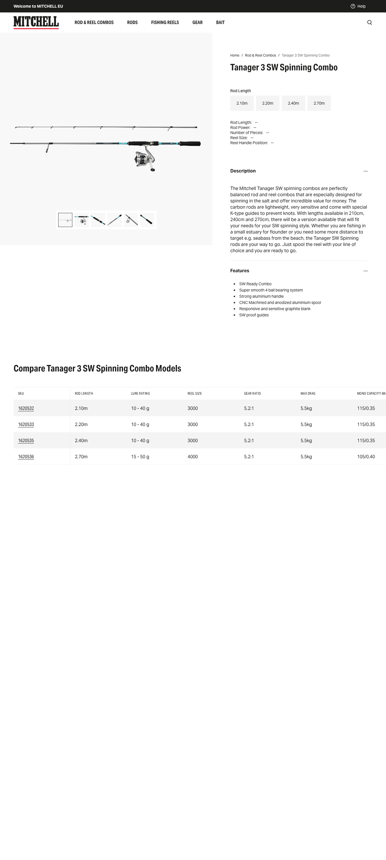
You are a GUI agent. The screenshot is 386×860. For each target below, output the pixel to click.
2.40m (293, 103)
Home (234, 55)
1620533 (26, 424)
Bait (220, 22)
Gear (197, 22)
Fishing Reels (165, 22)
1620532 (26, 408)
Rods (132, 22)
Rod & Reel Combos (94, 22)
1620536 (26, 457)
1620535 (26, 441)
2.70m (319, 103)
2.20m (267, 103)
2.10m (242, 103)
